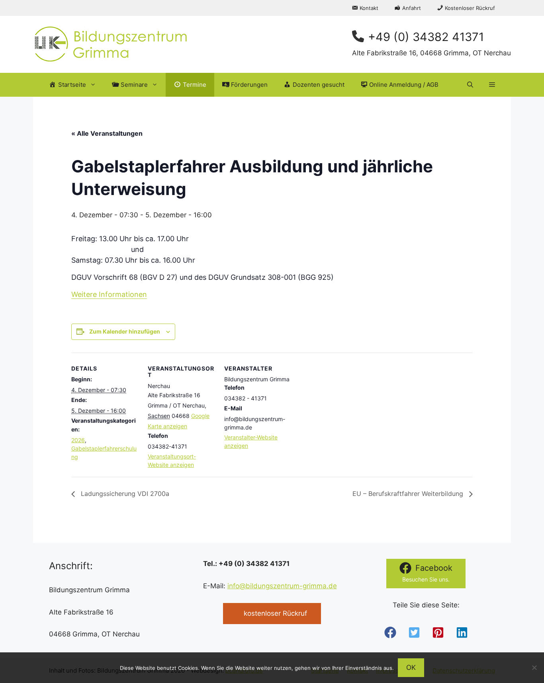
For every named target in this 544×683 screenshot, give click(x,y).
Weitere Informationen (109, 294)
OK (411, 667)
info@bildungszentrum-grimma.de (282, 586)
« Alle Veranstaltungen (107, 133)
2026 (78, 440)
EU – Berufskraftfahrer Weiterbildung (408, 494)
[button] (470, 85)
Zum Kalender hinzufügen (124, 331)
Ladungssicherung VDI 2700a (124, 494)
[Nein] (534, 667)
